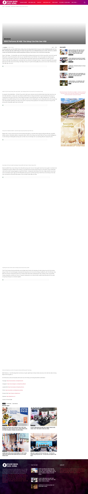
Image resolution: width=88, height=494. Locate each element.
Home (3, 6)
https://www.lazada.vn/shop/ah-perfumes (16, 387)
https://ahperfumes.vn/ (11, 396)
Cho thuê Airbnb (82, 93)
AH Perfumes (8, 403)
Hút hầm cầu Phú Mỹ (77, 469)
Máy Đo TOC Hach (6, 474)
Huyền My (5, 47)
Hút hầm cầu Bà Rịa (73, 468)
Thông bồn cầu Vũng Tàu (67, 469)
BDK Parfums (15, 403)
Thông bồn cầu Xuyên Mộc (75, 472)
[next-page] (62, 88)
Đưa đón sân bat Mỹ (68, 94)
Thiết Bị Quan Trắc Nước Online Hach (14, 475)
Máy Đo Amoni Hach (11, 478)
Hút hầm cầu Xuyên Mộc (64, 472)
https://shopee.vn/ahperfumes (14, 393)
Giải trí (70, 68)
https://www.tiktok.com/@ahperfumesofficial (14, 390)
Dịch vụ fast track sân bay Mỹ (73, 93)
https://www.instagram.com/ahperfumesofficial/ (16, 383)
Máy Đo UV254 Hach (14, 474)
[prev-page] (60, 88)
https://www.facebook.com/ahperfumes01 (15, 380)
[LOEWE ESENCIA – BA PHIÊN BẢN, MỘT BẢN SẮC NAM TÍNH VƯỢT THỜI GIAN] (64, 83)
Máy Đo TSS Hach (18, 477)
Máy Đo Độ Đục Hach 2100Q (7, 480)
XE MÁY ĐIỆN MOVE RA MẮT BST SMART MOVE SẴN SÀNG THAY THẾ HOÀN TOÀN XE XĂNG (76, 59)
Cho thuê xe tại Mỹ (64, 93)
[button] (84, 2)
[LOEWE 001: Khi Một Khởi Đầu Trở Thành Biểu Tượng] (64, 67)
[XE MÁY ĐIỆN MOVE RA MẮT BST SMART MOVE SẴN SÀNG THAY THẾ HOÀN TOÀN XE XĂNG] (44, 417)
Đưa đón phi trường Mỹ (77, 94)
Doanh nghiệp (8, 6)
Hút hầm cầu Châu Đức (69, 471)
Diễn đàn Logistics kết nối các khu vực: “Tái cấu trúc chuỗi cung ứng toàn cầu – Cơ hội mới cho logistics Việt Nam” (43, 454)
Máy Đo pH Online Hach (6, 479)
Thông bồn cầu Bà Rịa (64, 468)
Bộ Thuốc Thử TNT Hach (10, 477)
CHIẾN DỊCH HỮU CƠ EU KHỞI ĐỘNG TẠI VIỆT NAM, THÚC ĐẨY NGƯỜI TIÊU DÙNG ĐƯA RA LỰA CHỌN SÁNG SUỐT (14, 454)
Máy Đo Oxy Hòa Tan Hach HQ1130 (19, 479)
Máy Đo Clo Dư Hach (18, 480)
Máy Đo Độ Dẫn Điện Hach (21, 478)
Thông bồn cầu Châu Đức (80, 471)
